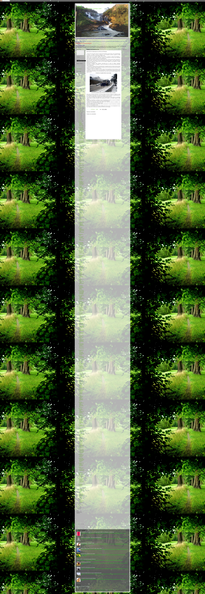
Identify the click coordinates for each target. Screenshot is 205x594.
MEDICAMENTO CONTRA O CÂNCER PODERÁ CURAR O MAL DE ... (81, 391)
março (80, 119)
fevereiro (80, 121)
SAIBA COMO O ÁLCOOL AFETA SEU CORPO (81, 337)
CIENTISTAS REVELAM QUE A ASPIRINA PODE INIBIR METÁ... (81, 309)
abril (79, 118)
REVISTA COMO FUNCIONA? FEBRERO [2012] (81, 148)
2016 (79, 100)
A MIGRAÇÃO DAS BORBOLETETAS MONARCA (81, 382)
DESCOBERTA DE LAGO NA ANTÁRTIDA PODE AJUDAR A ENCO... (81, 269)
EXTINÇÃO (80, 369)
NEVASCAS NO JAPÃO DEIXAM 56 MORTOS (81, 464)
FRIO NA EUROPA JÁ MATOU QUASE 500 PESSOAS (80, 416)
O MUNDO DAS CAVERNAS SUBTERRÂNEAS (81, 341)
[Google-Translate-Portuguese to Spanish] (83, 54)
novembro (80, 108)
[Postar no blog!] (103, 109)
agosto (80, 112)
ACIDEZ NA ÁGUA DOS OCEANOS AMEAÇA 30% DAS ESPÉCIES (81, 212)
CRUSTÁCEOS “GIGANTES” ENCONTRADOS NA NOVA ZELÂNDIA (81, 451)
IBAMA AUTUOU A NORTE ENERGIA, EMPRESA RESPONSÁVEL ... (81, 224)
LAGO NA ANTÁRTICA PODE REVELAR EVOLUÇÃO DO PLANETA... (80, 405)
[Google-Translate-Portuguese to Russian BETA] (81, 54)
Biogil (79, 6)
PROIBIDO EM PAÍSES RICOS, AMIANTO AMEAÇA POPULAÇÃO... (81, 200)
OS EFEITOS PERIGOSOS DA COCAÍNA (88, 567)
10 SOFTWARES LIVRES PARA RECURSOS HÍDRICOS (86, 559)
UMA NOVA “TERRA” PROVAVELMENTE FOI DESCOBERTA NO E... (81, 445)
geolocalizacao (79, 68)
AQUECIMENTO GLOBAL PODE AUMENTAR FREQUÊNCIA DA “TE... (81, 297)
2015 (79, 101)
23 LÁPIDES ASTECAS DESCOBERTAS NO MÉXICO (81, 287)
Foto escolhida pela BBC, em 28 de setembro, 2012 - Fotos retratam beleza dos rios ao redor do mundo (95, 38)
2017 (79, 98)
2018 (79, 97)
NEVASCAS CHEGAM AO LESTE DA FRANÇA (81, 455)
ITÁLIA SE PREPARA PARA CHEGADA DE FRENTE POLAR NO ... (81, 410)
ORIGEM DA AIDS (80, 235)
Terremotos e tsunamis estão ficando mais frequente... (81, 314)
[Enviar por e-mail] (102, 109)
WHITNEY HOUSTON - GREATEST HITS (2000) (80, 372)
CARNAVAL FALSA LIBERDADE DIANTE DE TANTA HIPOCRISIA (80, 188)
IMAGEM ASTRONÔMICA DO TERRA (81, 490)
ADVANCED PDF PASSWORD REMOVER (80, 363)
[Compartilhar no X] (104, 109)
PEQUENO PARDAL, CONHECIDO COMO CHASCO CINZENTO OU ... (81, 275)
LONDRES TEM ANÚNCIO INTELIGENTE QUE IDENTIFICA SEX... (81, 152)
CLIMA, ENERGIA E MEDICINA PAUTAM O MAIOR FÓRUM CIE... (81, 263)
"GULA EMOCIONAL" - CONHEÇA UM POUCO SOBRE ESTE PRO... (81, 430)
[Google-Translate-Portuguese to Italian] (83, 52)
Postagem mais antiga (115, 140)
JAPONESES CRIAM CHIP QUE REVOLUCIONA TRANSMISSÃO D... (81, 159)
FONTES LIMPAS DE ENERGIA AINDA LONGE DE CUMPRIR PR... (80, 398)
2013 (79, 104)
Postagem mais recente (91, 140)
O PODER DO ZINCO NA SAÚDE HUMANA (88, 578)
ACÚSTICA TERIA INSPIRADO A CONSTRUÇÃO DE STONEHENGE (81, 230)
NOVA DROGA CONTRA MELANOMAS (81, 133)
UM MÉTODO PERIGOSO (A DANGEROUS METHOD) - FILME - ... (81, 460)
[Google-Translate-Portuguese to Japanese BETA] (78, 54)
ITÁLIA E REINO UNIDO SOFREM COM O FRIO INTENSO (81, 377)
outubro (80, 109)
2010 (79, 508)
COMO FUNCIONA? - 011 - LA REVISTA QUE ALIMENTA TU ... (81, 469)
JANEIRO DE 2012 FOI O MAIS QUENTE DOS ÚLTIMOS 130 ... (81, 218)
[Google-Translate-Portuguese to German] (81, 52)
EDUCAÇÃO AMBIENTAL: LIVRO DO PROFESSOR (81, 367)
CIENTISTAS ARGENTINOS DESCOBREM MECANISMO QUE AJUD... (81, 325)
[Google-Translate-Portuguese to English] (79, 54)
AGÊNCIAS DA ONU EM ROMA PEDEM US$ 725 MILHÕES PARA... (81, 257)
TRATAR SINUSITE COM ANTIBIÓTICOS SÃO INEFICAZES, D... (81, 282)
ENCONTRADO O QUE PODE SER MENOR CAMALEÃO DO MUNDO (81, 292)
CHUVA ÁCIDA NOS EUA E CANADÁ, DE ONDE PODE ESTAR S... (81, 129)
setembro (80, 111)
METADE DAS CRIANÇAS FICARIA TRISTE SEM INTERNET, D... (81, 480)
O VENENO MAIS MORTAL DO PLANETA (88, 553)
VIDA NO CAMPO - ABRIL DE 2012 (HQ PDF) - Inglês (81, 124)
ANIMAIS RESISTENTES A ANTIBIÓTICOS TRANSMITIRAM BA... (81, 166)
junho (80, 115)
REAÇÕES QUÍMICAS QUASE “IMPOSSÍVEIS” (81, 486)
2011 (79, 506)
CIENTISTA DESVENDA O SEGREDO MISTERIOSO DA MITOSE (81, 183)
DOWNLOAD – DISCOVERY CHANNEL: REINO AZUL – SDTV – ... (81, 244)
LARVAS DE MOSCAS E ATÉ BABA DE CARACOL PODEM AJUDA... (81, 495)
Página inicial (104, 140)
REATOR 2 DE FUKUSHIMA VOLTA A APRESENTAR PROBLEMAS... (81, 346)
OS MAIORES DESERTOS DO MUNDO (80, 248)
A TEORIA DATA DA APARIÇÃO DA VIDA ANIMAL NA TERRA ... (81, 436)
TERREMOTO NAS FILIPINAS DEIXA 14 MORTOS (80, 440)
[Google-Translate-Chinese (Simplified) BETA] (78, 52)
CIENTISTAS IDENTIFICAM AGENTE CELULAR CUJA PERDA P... (81, 137)
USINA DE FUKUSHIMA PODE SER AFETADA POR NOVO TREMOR (81, 303)
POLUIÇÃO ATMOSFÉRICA (81, 426)
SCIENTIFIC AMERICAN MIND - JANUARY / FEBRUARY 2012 (80, 421)
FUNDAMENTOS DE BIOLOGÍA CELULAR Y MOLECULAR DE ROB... (81, 352)
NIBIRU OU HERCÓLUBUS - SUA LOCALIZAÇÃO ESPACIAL (91, 537)
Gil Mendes (78, 83)
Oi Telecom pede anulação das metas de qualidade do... (81, 501)
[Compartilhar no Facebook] (105, 109)
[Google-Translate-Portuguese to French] (79, 52)
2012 (79, 105)
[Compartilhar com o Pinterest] (106, 109)
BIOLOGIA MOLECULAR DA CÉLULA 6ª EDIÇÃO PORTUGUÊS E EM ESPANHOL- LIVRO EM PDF (97, 532)
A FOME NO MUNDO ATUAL (86, 562)
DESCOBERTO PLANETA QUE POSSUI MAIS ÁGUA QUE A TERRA (81, 171)
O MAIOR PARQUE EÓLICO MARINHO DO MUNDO (81, 386)
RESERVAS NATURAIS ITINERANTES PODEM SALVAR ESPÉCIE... (81, 193)
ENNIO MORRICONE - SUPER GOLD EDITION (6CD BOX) (81, 177)
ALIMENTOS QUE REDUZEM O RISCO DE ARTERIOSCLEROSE (81, 319)
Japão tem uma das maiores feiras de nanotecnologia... (81, 252)
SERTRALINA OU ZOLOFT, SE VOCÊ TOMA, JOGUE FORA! (91, 548)
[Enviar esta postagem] (100, 109)
